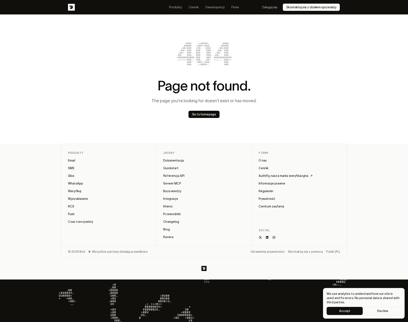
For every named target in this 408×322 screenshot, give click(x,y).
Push (71, 214)
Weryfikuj (74, 191)
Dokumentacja (173, 160)
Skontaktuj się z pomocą (305, 251)
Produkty (175, 7)
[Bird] (71, 7)
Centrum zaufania (271, 206)
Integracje (170, 198)
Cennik (194, 7)
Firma (235, 7)
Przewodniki (172, 214)
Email (71, 160)
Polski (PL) (333, 251)
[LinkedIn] (267, 237)
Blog (166, 229)
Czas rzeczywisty (80, 221)
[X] (260, 237)
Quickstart (170, 168)
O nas (263, 160)
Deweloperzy (215, 7)
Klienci (168, 206)
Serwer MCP (172, 183)
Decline (382, 311)
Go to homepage (204, 114)
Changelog (171, 221)
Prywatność (267, 198)
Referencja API (173, 175)
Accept (344, 311)
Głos (71, 175)
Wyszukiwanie (78, 198)
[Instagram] (274, 237)
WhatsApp (75, 183)
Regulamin (266, 191)
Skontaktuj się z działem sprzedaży (311, 7)
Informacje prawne (272, 183)
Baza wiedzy (172, 191)
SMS (71, 168)
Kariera (168, 237)
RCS (71, 206)
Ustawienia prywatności (268, 251)
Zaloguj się (269, 7)
